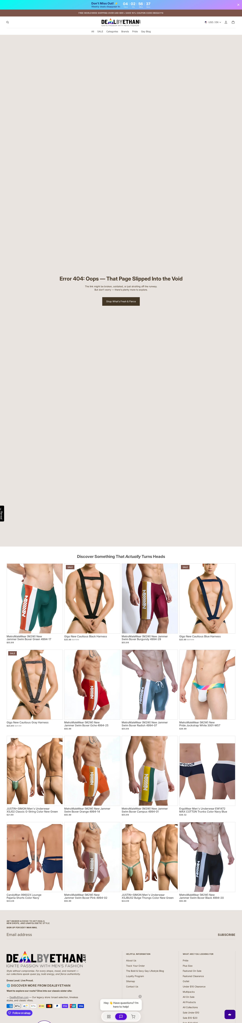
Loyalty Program (135, 976)
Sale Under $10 (191, 1012)
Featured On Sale (192, 970)
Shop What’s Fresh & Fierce (121, 301)
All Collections (190, 1007)
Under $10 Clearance (194, 986)
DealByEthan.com (19, 997)
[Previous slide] (69, 598)
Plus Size (187, 965)
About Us (131, 960)
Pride (185, 960)
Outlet (186, 981)
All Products (189, 1002)
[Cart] (233, 22)
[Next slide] (115, 598)
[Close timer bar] (238, 5)
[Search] (7, 22)
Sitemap (130, 981)
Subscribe (226, 934)
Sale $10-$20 (190, 1017)
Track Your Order (135, 965)
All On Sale (188, 996)
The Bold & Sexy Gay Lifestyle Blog (145, 970)
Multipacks (189, 991)
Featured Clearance (193, 976)
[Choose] (57, 628)
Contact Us (132, 986)
